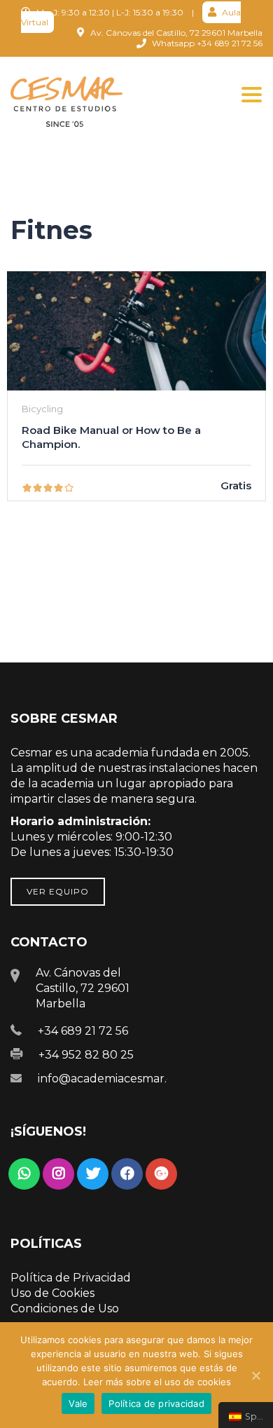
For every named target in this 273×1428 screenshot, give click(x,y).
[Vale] (255, 1375)
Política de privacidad (156, 1403)
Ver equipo (58, 891)
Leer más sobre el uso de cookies (157, 1381)
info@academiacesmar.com (114, 1078)
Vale (78, 1403)
